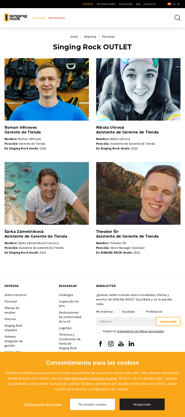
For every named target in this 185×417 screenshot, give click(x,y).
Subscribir (168, 322)
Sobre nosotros (16, 295)
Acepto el (133, 331)
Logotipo (65, 328)
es (174, 4)
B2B (138, 4)
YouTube (120, 343)
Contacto (149, 4)
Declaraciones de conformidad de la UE (70, 316)
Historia (10, 319)
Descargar (126, 4)
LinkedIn (131, 343)
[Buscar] (177, 18)
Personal (108, 36)
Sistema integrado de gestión (14, 341)
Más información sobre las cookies (91, 378)
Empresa (88, 4)
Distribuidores (106, 4)
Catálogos (66, 295)
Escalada (39, 18)
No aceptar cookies (92, 404)
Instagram (110, 343)
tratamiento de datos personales (140, 331)
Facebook (100, 343)
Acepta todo (142, 404)
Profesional (56, 18)
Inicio (74, 36)
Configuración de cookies (43, 404)
